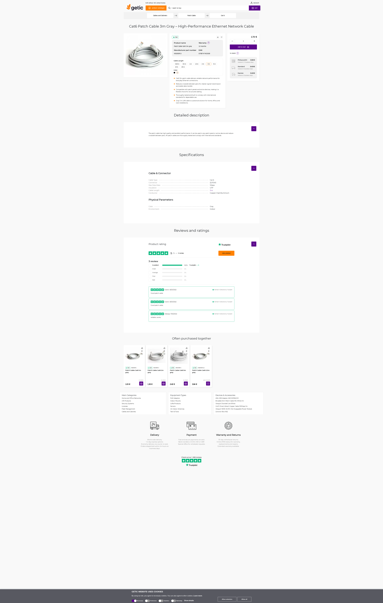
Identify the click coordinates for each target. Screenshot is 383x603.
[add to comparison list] (217, 37)
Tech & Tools (174, 409)
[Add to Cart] (142, 381)
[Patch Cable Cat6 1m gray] (134, 353)
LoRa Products (175, 400)
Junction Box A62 (222, 409)
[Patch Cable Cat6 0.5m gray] (201, 353)
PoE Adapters (175, 395)
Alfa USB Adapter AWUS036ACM (227, 395)
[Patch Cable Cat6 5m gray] (179, 353)
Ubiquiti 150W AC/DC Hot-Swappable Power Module (234, 406)
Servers (173, 403)
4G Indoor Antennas (177, 406)
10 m (176, 67)
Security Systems (128, 400)
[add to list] (221, 37)
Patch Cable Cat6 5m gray (177, 366)
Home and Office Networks (131, 395)
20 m (183, 67)
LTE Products (126, 398)
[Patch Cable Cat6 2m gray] (156, 353)
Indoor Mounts (175, 398)
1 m (191, 64)
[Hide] (253, 128)
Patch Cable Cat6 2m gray (155, 366)
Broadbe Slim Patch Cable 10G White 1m (230, 398)
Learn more (197, 596)
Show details (189, 600)
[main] (136, 7)
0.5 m (184, 64)
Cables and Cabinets (160, 15)
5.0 (176, 37)
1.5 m (196, 64)
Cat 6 (223, 15)
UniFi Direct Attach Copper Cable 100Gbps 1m (232, 403)
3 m (209, 64)
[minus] (232, 41)
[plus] (254, 41)
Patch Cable (191, 15)
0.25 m (177, 64)
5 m (214, 64)
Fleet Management (128, 406)
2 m (203, 64)
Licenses (125, 403)
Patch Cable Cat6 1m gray (132, 366)
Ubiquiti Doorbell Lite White (225, 400)
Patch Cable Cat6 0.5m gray (200, 366)
